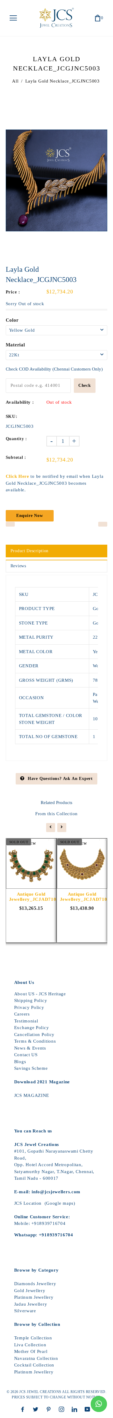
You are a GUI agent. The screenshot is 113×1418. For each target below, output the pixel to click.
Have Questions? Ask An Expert (60, 778)
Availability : (20, 402)
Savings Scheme (31, 1068)
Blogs (20, 1061)
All (15, 81)
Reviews (18, 566)
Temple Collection (33, 1337)
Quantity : (16, 439)
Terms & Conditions (35, 1041)
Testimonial (26, 1021)
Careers (22, 1014)
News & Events (30, 1048)
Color (12, 320)
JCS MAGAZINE (31, 1095)
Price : (13, 292)
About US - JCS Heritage (40, 993)
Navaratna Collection (36, 1358)
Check (84, 385)
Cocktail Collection (34, 1365)
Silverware (25, 1310)
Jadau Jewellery (30, 1304)
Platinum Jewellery (34, 1297)
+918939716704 (48, 1223)
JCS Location (28, 1203)
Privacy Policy (29, 1007)
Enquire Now (29, 515)
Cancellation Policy (34, 1034)
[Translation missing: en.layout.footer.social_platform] (24, 1409)
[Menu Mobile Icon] (13, 18)
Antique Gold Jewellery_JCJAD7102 (82, 897)
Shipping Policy (30, 1000)
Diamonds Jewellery (35, 1283)
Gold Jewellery (30, 1290)
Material (15, 344)
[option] (56, 180)
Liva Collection (30, 1344)
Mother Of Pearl (31, 1351)
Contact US (26, 1054)
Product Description (30, 551)
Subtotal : (16, 457)
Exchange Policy (31, 1027)
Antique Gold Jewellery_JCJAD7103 (31, 897)
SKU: (11, 416)
